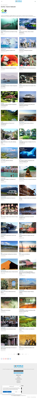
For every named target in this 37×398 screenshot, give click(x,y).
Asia (1, 215)
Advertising (18, 377)
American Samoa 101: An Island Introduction (27, 179)
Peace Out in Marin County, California (26, 123)
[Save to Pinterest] (3, 359)
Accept (7, 391)
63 (16, 354)
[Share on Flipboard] (6, 359)
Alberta (20, 159)
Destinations (18, 381)
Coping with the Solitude (5, 310)
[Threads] (21, 373)
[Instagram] (15, 373)
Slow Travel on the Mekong (24, 254)
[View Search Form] (1, 1)
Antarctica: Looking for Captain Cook (8, 50)
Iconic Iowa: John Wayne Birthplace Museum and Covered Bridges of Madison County (27, 272)
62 (14, 354)
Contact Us (18, 380)
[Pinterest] (17, 373)
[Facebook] (14, 373)
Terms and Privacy (13, 393)
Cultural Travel (3, 140)
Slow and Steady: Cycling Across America (9, 254)
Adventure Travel (3, 30)
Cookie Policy (9, 393)
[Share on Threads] (8, 359)
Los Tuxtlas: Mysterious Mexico (7, 160)
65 (20, 354)
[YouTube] (18, 373)
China (20, 30)
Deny (16, 391)
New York (20, 140)
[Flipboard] (22, 373)
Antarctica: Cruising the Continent (25, 50)
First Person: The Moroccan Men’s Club (26, 347)
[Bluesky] (19, 373)
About (18, 376)
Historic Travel (21, 270)
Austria (20, 84)
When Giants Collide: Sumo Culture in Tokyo (9, 216)
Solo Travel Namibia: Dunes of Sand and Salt (9, 271)
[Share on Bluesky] (10, 359)
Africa (20, 346)
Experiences (18, 382)
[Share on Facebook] (1, 359)
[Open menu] (35, 1)
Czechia (20, 234)
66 (22, 354)
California (2, 103)
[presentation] (9, 24)
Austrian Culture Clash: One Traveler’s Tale (27, 85)
